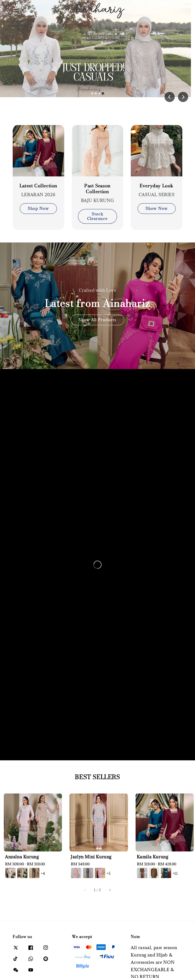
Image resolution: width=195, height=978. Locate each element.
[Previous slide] (170, 97)
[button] (15, 10)
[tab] (92, 93)
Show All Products (97, 319)
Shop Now (38, 208)
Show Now (156, 208)
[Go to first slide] (183, 97)
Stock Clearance (97, 216)
